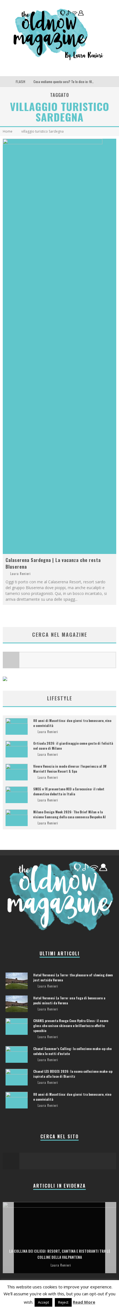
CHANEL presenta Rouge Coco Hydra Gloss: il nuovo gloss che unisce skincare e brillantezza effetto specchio (70, 1025)
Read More (84, 1302)
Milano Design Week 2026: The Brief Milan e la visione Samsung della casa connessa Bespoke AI (69, 814)
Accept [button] (43, 1302)
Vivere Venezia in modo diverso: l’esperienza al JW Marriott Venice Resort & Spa (69, 768)
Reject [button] (63, 1302)
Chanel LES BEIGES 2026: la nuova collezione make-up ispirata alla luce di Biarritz (72, 1074)
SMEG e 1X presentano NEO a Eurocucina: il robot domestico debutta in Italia (68, 791)
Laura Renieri (20, 573)
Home (7, 131)
